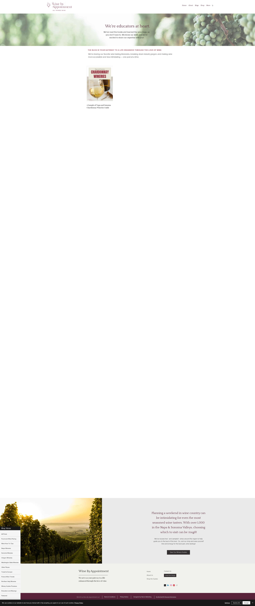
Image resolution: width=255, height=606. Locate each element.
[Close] (252, 602)
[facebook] (177, 585)
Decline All (236, 603)
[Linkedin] (168, 585)
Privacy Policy (78, 603)
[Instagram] (171, 585)
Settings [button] (227, 603)
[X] (165, 585)
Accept (246, 603)
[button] (212, 5)
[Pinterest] (174, 585)
